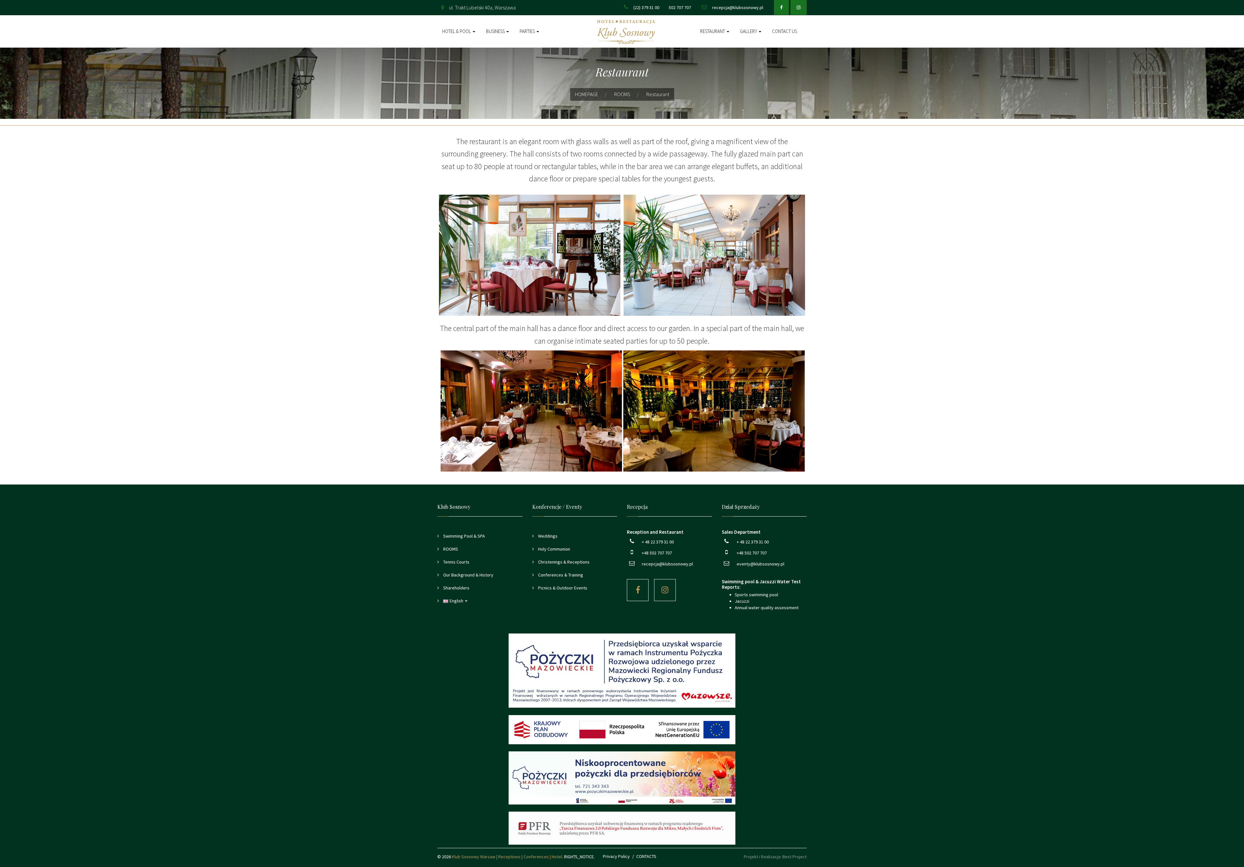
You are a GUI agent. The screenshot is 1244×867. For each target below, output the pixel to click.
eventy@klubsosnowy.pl (760, 564)
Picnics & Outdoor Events (562, 588)
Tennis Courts (455, 562)
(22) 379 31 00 (646, 7)
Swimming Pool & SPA (463, 536)
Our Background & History (467, 575)
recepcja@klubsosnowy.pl (737, 7)
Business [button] (496, 31)
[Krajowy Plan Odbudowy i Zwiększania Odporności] (622, 729)
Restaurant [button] (713, 31)
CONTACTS (646, 856)
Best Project (794, 857)
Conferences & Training (560, 575)
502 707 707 (680, 7)
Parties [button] (528, 31)
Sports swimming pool (756, 595)
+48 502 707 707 (657, 553)
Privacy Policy (616, 856)
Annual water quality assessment (767, 607)
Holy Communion (553, 549)
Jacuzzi (742, 601)
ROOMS (622, 94)
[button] (480, 600)
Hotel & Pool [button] (457, 31)
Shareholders (455, 588)
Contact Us (784, 31)
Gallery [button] (749, 31)
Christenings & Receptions (563, 562)
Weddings (547, 536)
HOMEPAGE (586, 94)
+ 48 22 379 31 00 (658, 542)
